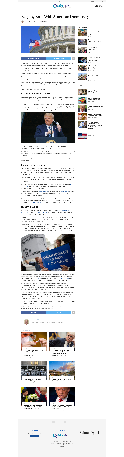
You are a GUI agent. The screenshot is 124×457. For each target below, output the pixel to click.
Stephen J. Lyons (28, 382)
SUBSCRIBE (35, 436)
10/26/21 (36, 21)
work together (65, 191)
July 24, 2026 (92, 62)
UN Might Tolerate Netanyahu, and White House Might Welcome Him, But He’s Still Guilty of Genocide (95, 125)
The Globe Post (63, 453)
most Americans (43, 191)
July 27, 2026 (92, 54)
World (25, 403)
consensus (38, 278)
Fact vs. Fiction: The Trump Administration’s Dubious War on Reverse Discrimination (62, 352)
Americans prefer (37, 202)
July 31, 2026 (92, 36)
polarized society (42, 212)
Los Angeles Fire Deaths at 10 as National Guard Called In (61, 380)
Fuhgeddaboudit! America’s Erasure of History (32, 380)
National (53, 377)
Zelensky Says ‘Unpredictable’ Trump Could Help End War (33, 405)
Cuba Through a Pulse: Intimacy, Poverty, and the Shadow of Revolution (95, 91)
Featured (27, 12)
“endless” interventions (62, 278)
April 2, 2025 (37, 382)
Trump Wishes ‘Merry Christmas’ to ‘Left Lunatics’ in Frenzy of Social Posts (62, 406)
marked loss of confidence (41, 77)
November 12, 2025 (28, 357)
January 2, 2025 (39, 408)
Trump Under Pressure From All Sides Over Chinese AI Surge (94, 59)
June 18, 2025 (63, 355)
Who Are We (28, 1)
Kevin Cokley (55, 355)
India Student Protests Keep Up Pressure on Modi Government (95, 67)
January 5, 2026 (92, 109)
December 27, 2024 (68, 410)
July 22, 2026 (92, 70)
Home (22, 12)
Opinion (46, 21)
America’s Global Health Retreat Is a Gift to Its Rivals (33, 351)
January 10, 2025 (67, 382)
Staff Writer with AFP (57, 382)
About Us (23, 1)
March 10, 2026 (92, 94)
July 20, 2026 (92, 80)
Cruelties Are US (92, 133)
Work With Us (35, 1)
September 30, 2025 (93, 130)
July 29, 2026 (92, 43)
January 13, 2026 (92, 101)
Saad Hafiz (28, 21)
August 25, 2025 (92, 135)
